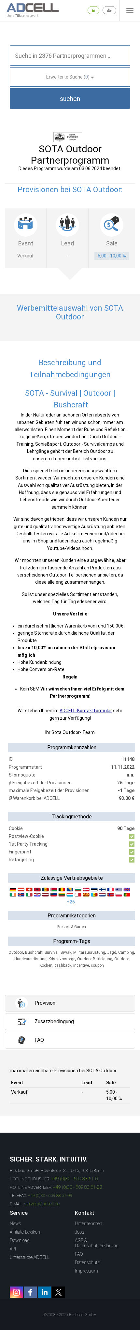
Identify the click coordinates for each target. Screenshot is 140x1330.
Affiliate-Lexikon (25, 1232)
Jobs (79, 1232)
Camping (126, 952)
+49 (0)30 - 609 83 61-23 (77, 1187)
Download (20, 1240)
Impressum (86, 1271)
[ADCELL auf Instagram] (16, 1292)
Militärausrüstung (89, 952)
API (13, 1248)
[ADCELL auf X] (58, 1292)
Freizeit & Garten (71, 927)
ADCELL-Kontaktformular (86, 710)
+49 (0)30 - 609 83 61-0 (74, 1178)
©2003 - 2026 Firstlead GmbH (70, 1314)
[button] (70, 98)
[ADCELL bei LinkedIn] (44, 1292)
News (15, 1223)
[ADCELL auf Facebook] (30, 1292)
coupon (97, 965)
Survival (52, 952)
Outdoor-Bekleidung (94, 959)
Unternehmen (88, 1223)
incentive (81, 965)
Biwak (66, 952)
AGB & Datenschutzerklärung (97, 1243)
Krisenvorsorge (62, 959)
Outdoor (15, 952)
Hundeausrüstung (30, 959)
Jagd (111, 952)
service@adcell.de (42, 1203)
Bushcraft (34, 952)
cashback (62, 965)
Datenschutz (87, 1262)
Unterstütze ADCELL (29, 1257)
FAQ (79, 1254)
